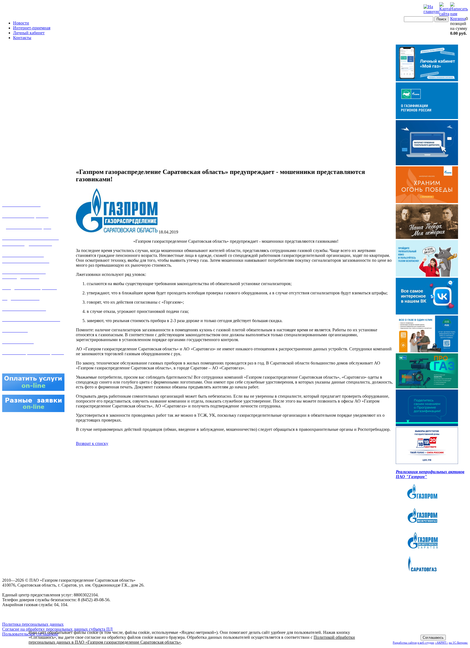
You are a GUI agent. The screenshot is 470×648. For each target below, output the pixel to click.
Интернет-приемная (31, 28)
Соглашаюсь (433, 637)
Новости (21, 23)
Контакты (22, 37)
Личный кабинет (29, 32)
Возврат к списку (92, 443)
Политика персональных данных (33, 624)
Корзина (458, 18)
